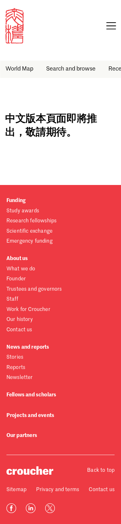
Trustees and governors (34, 289)
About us (17, 258)
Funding (15, 200)
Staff (12, 299)
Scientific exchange (29, 231)
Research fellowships (31, 221)
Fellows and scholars (31, 395)
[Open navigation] (111, 26)
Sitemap (16, 489)
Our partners (21, 435)
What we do (20, 269)
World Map (19, 69)
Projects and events (30, 415)
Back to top (101, 470)
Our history (19, 319)
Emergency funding (29, 241)
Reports (15, 367)
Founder (16, 279)
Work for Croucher (28, 309)
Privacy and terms (57, 489)
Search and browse (70, 69)
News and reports (27, 347)
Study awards (22, 211)
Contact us (19, 330)
